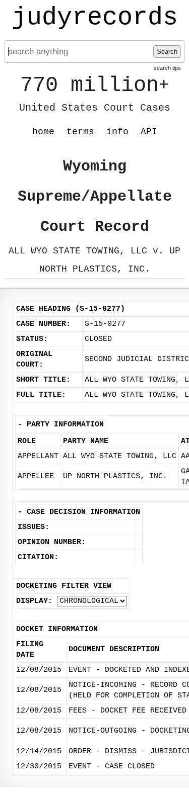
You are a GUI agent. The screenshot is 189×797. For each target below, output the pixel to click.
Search (167, 51)
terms (80, 132)
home (43, 132)
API (149, 132)
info (117, 132)
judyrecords (95, 17)
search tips (167, 68)
